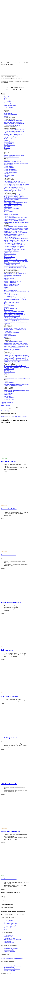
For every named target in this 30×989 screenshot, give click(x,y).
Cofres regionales (13, 136)
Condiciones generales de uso (12, 969)
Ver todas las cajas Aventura (11, 332)
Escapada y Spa (15, 182)
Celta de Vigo (18, 231)
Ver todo (14, 114)
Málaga (23, 378)
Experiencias (7, 101)
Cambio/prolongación (9, 926)
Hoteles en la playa (9, 161)
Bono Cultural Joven (9, 145)
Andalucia (10, 382)
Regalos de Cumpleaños (10, 170)
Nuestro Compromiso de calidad (12, 939)
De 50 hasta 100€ (10, 367)
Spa (5, 287)
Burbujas (11, 202)
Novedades (7, 140)
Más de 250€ (11, 369)
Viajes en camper (23, 163)
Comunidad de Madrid (16, 385)
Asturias (21, 384)
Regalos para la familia (12, 132)
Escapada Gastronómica (10, 273)
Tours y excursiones (19, 249)
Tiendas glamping (18, 202)
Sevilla (15, 378)
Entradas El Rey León (14, 125)
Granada (27, 378)
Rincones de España (13, 198)
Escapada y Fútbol (11, 188)
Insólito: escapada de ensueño (11, 602)
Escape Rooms (10, 249)
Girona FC (11, 231)
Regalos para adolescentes (15, 346)
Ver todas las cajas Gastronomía (12, 275)
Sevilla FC (16, 229)
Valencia (19, 378)
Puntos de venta (8, 936)
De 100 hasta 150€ (20, 367)
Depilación (11, 299)
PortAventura (10, 219)
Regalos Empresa (8, 103)
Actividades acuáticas (13, 157)
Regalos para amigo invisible (15, 349)
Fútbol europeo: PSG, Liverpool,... (14, 231)
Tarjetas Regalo (8, 394)
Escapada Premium (15, 185)
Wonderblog (7, 929)
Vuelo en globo (14, 313)
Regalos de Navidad (15, 358)
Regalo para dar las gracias (16, 357)
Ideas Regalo (7, 98)
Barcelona (10, 378)
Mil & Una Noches (13, 134)
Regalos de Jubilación (10, 167)
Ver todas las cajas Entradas (11, 251)
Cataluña (16, 384)
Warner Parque (19, 217)
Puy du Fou (12, 217)
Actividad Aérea (8, 308)
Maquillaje (17, 299)
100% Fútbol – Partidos (9, 784)
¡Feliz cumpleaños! (7, 650)
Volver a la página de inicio (8, 411)
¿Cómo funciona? (8, 921)
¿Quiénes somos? (8, 935)
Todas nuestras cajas (6, 416)
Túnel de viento (23, 314)
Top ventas (7, 96)
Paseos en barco (13, 123)
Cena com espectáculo (22, 261)
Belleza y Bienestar (9, 294)
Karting (10, 322)
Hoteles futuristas (11, 205)
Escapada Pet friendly (15, 190)
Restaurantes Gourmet (14, 260)
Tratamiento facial (13, 285)
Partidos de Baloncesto (18, 234)
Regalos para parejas (9, 341)
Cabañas (11, 204)
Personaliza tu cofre (9, 928)
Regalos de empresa (9, 397)
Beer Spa (8, 293)
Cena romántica (12, 261)
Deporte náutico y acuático (11, 328)
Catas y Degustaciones (10, 263)
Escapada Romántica (9, 181)
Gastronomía (7, 252)
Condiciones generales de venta (12, 966)
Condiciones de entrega (10, 925)
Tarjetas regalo (8, 100)
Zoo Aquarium (14, 220)
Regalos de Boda (8, 164)
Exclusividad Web (9, 142)
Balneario (11, 291)
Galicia (6, 382)
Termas (16, 291)
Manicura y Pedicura (14, 297)
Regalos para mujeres (14, 343)
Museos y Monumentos (14, 248)
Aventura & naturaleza (8, 879)
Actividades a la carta (9, 938)
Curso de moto (16, 322)
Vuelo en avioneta (14, 314)
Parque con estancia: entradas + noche (18, 222)
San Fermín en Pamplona (10, 390)
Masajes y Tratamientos (10, 281)
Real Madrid (12, 228)
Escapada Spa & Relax (8, 509)
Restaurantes (7, 257)
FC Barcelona (18, 228)
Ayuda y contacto (8, 107)
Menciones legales (9, 967)
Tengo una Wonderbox (10, 105)
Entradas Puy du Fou (9, 120)
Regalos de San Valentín (13, 360)
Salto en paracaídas (14, 311)
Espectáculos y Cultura (10, 235)
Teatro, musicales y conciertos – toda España (16, 239)
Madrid (6, 378)
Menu (2, 93)
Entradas (6, 210)
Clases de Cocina (21, 273)
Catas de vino (17, 266)
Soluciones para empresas (11, 948)
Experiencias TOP (9, 143)
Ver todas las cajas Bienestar (11, 302)
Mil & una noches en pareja (10, 831)
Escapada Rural (18, 184)
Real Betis (10, 229)
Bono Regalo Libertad (8, 461)
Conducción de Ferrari (15, 319)
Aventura (6, 304)
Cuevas (10, 207)
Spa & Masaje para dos (9, 738)
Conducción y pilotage (10, 316)
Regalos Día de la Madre (13, 361)
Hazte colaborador (9, 950)
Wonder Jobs (7, 941)
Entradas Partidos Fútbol (10, 226)
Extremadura (10, 384)
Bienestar (6, 276)
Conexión (3, 403)
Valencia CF (22, 229)
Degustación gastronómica (15, 267)
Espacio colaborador (9, 951)
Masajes (11, 284)
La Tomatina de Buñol (23, 390)
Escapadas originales (9, 129)
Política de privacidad (9, 970)
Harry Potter (17, 219)
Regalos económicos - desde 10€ (12, 366)
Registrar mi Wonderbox (10, 923)
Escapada (14, 416)
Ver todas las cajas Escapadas (11, 208)
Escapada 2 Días (12, 187)
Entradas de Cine (11, 137)
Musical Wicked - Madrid (14, 245)
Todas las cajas (8, 113)
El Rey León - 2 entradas (9, 696)
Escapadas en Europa (9, 195)
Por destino (7, 370)
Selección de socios (9, 942)
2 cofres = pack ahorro (10, 139)
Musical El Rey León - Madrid (17, 238)
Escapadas (7, 173)
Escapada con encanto (8, 555)
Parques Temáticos (9, 214)
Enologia (11, 266)
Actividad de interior (14, 329)
